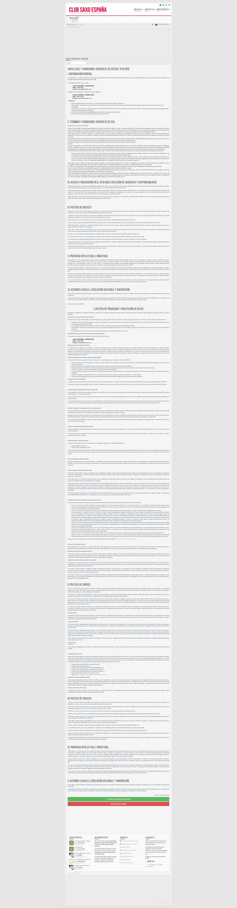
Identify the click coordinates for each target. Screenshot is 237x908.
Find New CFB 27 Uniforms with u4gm (85, 859)
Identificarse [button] (162, 9)
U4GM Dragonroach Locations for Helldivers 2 (87, 853)
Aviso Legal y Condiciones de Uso (129, 841)
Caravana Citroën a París (127, 856)
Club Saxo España (88, 10)
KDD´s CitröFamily (126, 859)
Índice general (72, 24)
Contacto (149, 9)
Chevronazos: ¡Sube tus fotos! (128, 850)
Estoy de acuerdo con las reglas (119, 799)
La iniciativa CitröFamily (126, 862)
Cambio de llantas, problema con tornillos (86, 841)
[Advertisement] (118, 43)
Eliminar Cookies (125, 847)
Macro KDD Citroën (126, 853)
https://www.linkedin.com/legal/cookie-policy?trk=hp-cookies (91, 674)
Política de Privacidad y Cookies (129, 844)
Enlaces (137, 9)
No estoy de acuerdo (119, 804)
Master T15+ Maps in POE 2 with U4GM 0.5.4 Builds (88, 865)
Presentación (79, 847)
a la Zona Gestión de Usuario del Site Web (126, 539)
